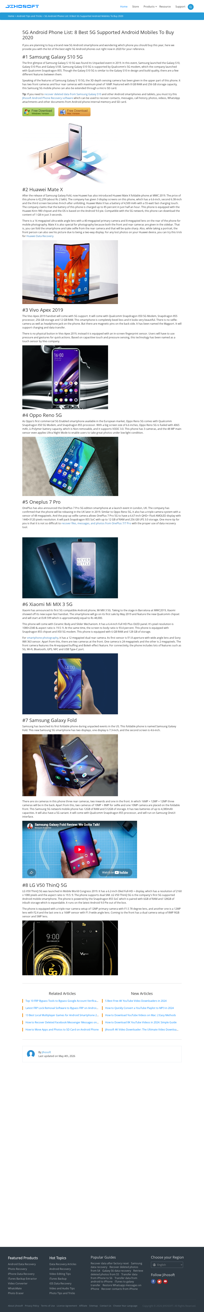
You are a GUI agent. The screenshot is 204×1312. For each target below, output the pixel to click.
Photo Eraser (16, 1293)
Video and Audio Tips (62, 1288)
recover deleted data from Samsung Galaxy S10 (72, 94)
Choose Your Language (125, 1305)
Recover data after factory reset (110, 1263)
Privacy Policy (32, 1305)
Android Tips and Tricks (29, 16)
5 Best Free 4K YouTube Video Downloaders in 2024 (136, 1001)
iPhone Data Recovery (21, 1274)
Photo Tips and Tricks (62, 1293)
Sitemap (93, 1305)
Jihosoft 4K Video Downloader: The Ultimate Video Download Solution (147, 1029)
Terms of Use (48, 1305)
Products (149, 6)
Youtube (165, 1281)
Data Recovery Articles (62, 1264)
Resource (165, 6)
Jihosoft (46, 1052)
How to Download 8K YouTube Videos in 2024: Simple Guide (141, 1022)
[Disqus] (102, 1106)
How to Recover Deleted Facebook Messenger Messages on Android (66, 1022)
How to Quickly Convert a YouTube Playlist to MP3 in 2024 (139, 1008)
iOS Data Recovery (60, 1283)
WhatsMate (15, 1288)
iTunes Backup (58, 1278)
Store (135, 6)
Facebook (153, 1281)
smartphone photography (42, 637)
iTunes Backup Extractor (22, 1278)
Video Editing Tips (60, 1274)
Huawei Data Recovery (39, 236)
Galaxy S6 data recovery (116, 1270)
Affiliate (83, 1305)
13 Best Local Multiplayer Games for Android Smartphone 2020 (63, 1015)
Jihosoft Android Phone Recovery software (47, 98)
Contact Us (105, 1305)
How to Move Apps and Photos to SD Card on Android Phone (62, 1029)
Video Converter (18, 1283)
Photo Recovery (17, 1269)
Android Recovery (60, 1269)
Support (180, 6)
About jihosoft (15, 1305)
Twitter (159, 1281)
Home (125, 6)
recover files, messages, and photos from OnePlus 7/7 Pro (96, 523)
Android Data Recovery (22, 1264)
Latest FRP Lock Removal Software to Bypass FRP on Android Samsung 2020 (71, 1008)
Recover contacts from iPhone (119, 1289)
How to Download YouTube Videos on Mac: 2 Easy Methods (140, 1015)
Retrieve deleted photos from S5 (117, 1272)
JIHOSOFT (168, 1305)
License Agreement (67, 1305)
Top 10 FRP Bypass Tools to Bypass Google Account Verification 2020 (66, 1001)
